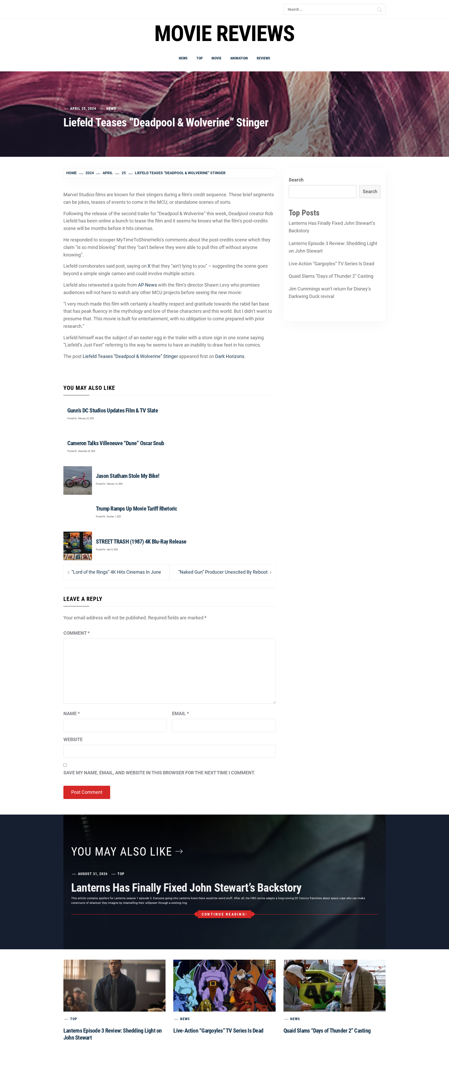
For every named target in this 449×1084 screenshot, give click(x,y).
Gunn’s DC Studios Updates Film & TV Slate (112, 410)
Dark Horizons (229, 356)
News (183, 58)
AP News (147, 285)
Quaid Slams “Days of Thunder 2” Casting (331, 276)
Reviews (263, 58)
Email (180, 713)
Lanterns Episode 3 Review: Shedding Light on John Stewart (333, 247)
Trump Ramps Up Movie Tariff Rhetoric (136, 508)
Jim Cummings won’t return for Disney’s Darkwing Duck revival (330, 292)
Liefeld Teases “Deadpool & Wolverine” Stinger (130, 356)
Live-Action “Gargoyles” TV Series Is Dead (331, 263)
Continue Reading (223, 914)
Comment (76, 633)
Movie (216, 58)
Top (199, 58)
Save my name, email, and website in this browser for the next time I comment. (159, 772)
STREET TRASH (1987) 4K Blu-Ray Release (141, 541)
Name (71, 713)
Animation (239, 58)
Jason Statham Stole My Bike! (128, 476)
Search (296, 179)
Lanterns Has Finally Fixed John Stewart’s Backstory (332, 226)
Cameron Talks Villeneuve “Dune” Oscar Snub (115, 443)
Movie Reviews (224, 33)
